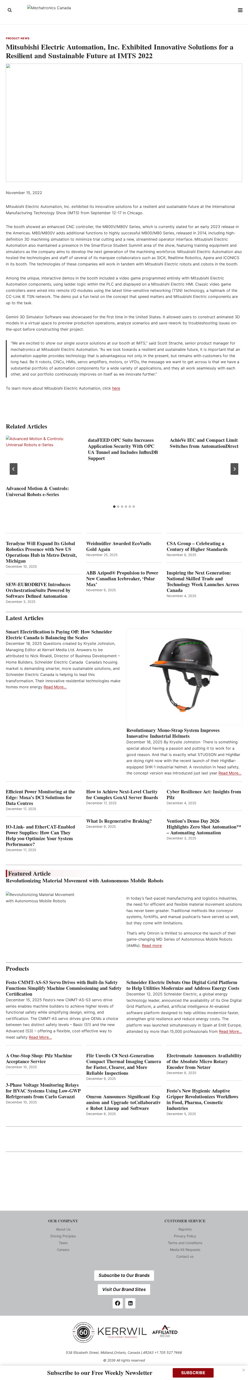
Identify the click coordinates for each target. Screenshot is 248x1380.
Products (17, 968)
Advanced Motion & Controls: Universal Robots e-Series (37, 491)
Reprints (185, 1229)
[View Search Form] (10, 10)
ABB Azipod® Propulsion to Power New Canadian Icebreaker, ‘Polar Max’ (122, 578)
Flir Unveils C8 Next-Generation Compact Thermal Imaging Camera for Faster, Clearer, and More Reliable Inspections (123, 1064)
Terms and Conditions (185, 1243)
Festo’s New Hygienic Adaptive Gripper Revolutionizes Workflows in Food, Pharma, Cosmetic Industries (202, 1099)
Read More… (55, 686)
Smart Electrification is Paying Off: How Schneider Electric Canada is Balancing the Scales (59, 635)
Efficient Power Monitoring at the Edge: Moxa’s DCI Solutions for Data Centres (40, 797)
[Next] (234, 469)
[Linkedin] (130, 1303)
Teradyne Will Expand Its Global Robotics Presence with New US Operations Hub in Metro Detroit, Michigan (41, 552)
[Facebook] (118, 1303)
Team (63, 1243)
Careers (63, 1250)
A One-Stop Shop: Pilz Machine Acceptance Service (39, 1058)
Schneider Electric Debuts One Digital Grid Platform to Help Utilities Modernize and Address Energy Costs (182, 985)
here (116, 388)
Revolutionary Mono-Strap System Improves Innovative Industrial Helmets (173, 733)
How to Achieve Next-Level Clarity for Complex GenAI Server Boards (123, 794)
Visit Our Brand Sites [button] (124, 1289)
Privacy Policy (185, 1236)
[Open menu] (240, 10)
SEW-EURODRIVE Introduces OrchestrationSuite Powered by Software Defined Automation (38, 590)
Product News (18, 38)
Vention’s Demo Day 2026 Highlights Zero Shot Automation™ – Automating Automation (204, 827)
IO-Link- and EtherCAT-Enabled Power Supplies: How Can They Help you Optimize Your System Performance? (40, 835)
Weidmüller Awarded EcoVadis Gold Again (118, 546)
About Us (63, 1229)
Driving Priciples (63, 1236)
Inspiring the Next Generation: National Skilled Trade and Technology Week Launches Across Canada (203, 581)
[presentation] (42, 460)
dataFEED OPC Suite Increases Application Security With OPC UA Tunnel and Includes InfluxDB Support (123, 449)
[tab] (114, 506)
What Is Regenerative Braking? (119, 821)
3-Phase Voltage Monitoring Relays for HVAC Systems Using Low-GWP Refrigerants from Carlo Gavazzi (43, 1091)
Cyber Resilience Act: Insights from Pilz (204, 794)
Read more (152, 945)
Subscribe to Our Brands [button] (124, 1275)
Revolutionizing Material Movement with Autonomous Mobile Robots (84, 880)
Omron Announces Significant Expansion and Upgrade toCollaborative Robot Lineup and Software (123, 1102)
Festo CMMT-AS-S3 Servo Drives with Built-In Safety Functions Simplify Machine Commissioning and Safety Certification (64, 988)
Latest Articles (25, 617)
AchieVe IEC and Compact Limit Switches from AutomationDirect (204, 443)
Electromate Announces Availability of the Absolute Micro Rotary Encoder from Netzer (204, 1061)
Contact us (185, 1256)
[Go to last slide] (13, 469)
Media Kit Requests (185, 1250)
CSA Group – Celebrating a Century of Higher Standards (197, 546)
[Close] (243, 1370)
